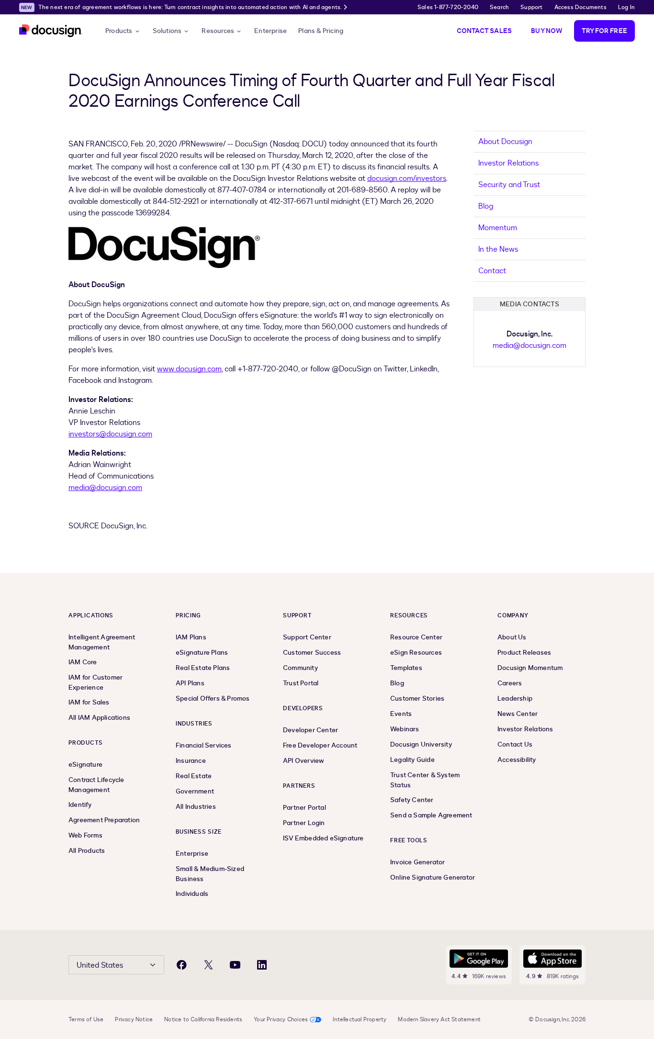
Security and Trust (509, 184)
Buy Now (546, 30)
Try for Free (604, 30)
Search (499, 7)
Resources (218, 30)
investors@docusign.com (110, 434)
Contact (492, 271)
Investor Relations (508, 163)
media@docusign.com (105, 487)
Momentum (497, 228)
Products (119, 30)
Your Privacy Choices (281, 1019)
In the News (498, 249)
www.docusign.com (189, 369)
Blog (485, 206)
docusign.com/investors (406, 178)
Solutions (167, 30)
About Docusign (505, 141)
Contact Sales (484, 30)
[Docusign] (50, 30)
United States (100, 965)
